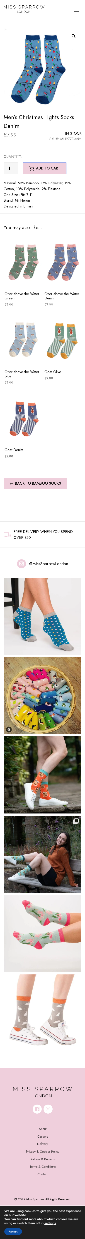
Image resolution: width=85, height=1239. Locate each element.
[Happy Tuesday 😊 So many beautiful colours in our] (42, 854)
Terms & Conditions (42, 1166)
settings (50, 1223)
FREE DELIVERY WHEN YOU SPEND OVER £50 (43, 534)
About (42, 1129)
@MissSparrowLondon (48, 564)
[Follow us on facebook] (37, 1109)
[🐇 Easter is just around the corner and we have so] (42, 1013)
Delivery (42, 1144)
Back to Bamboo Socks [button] (38, 483)
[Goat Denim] (24, 418)
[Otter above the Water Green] (24, 262)
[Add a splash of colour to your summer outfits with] (42, 695)
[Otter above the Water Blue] (24, 340)
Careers (42, 1136)
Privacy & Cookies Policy (42, 1151)
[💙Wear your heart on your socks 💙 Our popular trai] (42, 616)
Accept (13, 1231)
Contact (42, 1174)
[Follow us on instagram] (48, 1109)
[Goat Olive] (63, 340)
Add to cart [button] (48, 168)
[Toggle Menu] (76, 10)
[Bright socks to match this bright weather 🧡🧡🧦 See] (42, 774)
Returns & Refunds (43, 1159)
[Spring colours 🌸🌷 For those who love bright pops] (42, 933)
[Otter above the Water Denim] (63, 262)
